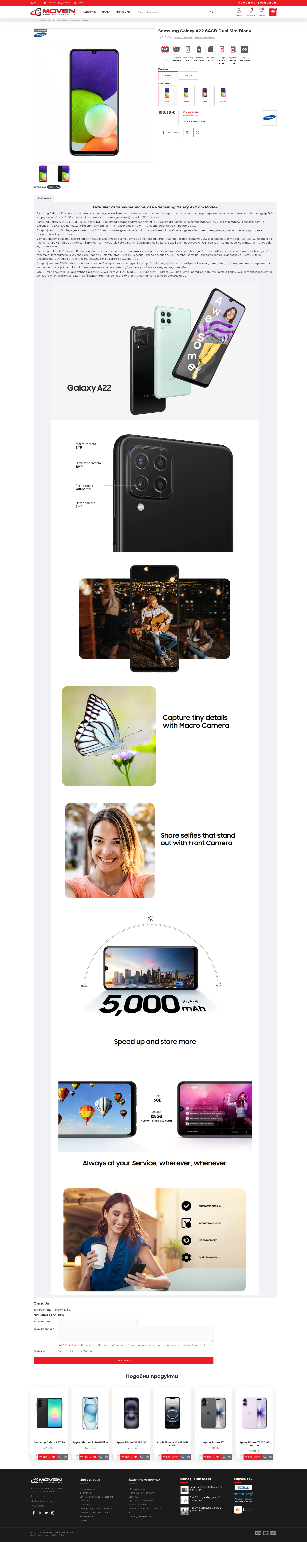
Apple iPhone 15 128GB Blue (90, 1442)
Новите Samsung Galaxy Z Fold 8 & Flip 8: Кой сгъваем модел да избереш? (207, 1508)
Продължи (123, 1360)
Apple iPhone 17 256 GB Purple (254, 1444)
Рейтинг (39, 1351)
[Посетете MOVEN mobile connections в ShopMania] (243, 1487)
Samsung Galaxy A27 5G (49, 1442)
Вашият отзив (43, 1329)
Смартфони (45, 20)
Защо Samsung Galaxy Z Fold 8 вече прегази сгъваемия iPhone (207, 1487)
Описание (44, 198)
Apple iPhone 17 (213, 1442)
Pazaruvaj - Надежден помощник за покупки (243, 1500)
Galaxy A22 (53, 187)
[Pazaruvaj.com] (243, 1495)
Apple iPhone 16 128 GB (131, 1442)
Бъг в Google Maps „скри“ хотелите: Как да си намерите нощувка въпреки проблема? (207, 1497)
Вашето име (42, 1321)
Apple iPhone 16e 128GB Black (172, 1444)
